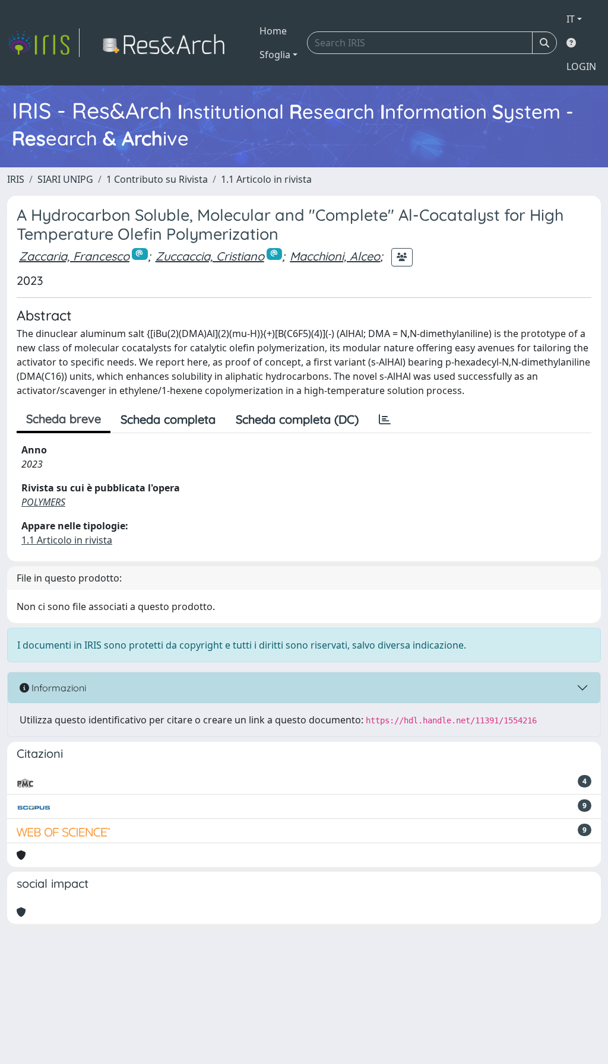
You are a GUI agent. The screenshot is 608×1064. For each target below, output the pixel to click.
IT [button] (570, 19)
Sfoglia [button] (274, 54)
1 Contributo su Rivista (157, 179)
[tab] (385, 419)
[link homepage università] (167, 42)
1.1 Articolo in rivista (266, 179)
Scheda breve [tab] (63, 418)
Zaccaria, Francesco (74, 256)
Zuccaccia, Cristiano (210, 256)
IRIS (15, 179)
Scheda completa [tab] (168, 419)
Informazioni (57, 688)
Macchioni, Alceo (335, 256)
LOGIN (581, 66)
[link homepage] (43, 42)
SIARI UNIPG (65, 179)
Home (273, 30)
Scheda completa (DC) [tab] (297, 419)
